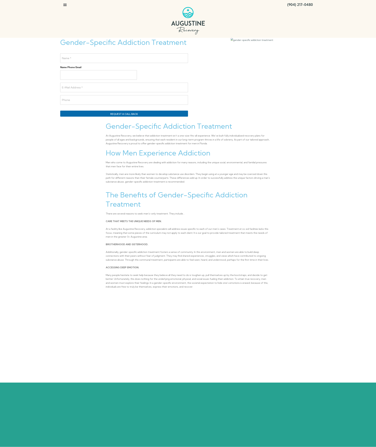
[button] (65, 5)
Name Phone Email (70, 67)
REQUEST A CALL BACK (124, 114)
